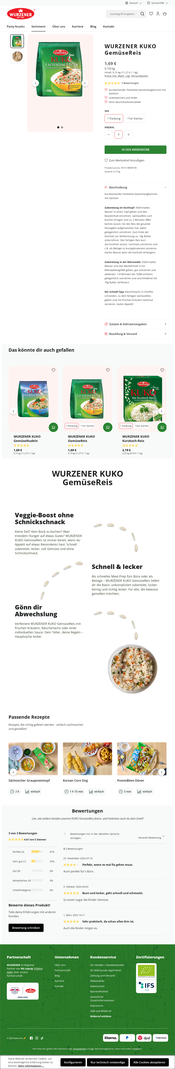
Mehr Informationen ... (31, 1065)
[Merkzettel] (151, 13)
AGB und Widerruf (100, 1011)
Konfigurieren (73, 1062)
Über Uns (60, 965)
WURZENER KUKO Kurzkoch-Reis (135, 438)
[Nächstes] (85, 83)
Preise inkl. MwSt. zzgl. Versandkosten (126, 76)
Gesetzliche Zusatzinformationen (102, 998)
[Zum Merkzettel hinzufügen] (53, 370)
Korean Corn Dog (75, 780)
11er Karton (135, 118)
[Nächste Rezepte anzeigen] (161, 772)
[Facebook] (31, 1038)
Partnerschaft (62, 970)
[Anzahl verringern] (109, 134)
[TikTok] (41, 1038)
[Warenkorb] (164, 13)
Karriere (59, 980)
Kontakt (59, 986)
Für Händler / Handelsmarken (107, 965)
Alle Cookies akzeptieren (149, 1062)
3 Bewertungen (130, 83)
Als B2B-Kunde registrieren (105, 970)
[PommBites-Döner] (141, 759)
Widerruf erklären (100, 1016)
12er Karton (142, 425)
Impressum (96, 1005)
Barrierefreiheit (99, 991)
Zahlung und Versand (102, 975)
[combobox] (122, 14)
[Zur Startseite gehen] (21, 14)
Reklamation (97, 980)
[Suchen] (142, 14)
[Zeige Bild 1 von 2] (58, 127)
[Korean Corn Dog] (87, 759)
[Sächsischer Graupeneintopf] (33, 759)
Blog (57, 975)
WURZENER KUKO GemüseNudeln (27, 438)
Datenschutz (97, 986)
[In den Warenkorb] (53, 427)
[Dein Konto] (157, 13)
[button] (135, 187)
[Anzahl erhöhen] (128, 134)
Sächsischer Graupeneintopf (29, 780)
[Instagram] (35, 1038)
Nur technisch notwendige (108, 1062)
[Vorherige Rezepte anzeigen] (13, 772)
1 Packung (113, 118)
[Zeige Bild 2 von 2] (62, 127)
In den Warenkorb (135, 149)
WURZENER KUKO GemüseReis (81, 438)
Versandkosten (79, 1048)
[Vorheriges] (35, 83)
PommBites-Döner (130, 780)
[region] (49, 83)
